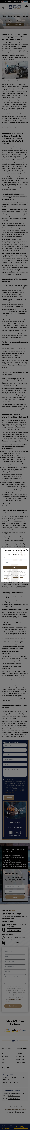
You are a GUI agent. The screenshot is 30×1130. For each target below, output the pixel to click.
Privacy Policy (15, 576)
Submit (15, 567)
